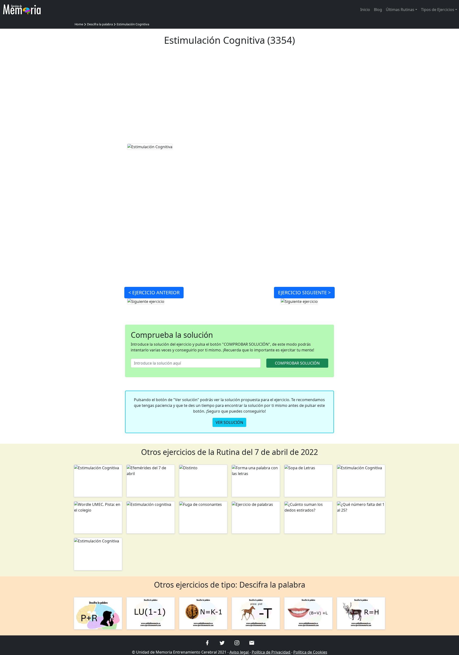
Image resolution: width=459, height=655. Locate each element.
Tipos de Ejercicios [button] (437, 9)
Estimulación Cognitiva (133, 24)
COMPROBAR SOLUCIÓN (297, 363)
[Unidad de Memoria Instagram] (237, 642)
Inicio (365, 9)
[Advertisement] (229, 97)
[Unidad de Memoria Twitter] (222, 642)
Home (79, 24)
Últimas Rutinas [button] (400, 9)
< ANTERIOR (154, 292)
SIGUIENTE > (304, 292)
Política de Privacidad (271, 652)
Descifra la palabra (100, 24)
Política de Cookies (310, 652)
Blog (378, 9)
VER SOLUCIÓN (229, 422)
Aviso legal (240, 652)
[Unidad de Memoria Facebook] (207, 642)
